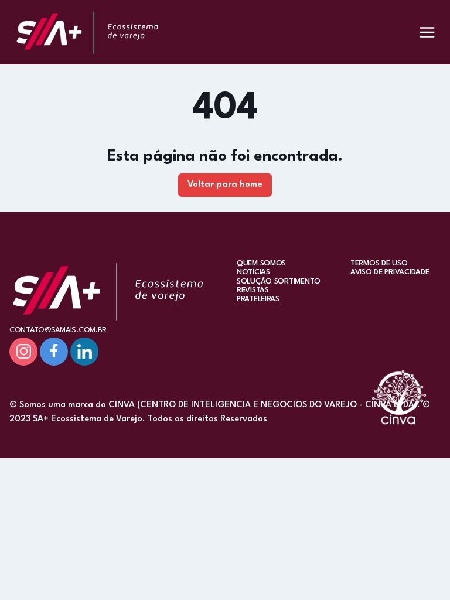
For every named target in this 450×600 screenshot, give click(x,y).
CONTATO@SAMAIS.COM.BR (58, 330)
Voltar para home (225, 184)
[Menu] (427, 32)
